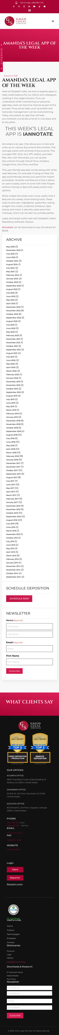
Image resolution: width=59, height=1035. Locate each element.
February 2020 (12, 374)
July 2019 (10, 399)
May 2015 (10, 548)
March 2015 (11, 555)
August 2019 (11, 396)
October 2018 (12, 428)
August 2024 (12, 264)
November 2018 (13, 424)
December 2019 (13, 381)
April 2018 (10, 449)
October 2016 (12, 513)
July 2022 (10, 325)
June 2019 (10, 403)
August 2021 (11, 353)
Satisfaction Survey (16, 962)
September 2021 (13, 350)
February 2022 (12, 335)
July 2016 (10, 523)
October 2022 (12, 314)
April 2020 (11, 367)
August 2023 (12, 289)
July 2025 (10, 254)
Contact (11, 942)
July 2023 (10, 293)
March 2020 (11, 371)
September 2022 (13, 318)
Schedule (11, 938)
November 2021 (13, 342)
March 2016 (11, 531)
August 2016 (11, 520)
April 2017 (10, 492)
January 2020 (12, 378)
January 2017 (12, 502)
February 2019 (12, 413)
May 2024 (10, 271)
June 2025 (10, 257)
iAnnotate (7, 227)
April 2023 (10, 303)
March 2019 (11, 410)
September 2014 (13, 577)
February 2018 (12, 456)
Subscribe (14, 671)
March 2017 (11, 495)
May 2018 (10, 445)
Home (10, 926)
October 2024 (12, 261)
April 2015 (10, 552)
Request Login (15, 884)
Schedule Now (19, 598)
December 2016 (13, 506)
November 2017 (13, 467)
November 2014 (13, 570)
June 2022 (10, 328)
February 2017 (12, 499)
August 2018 (11, 435)
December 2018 (13, 421)
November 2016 (13, 509)
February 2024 (12, 275)
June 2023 (10, 296)
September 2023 (13, 286)
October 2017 (12, 470)
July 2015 (10, 541)
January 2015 (12, 563)
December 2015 (13, 534)
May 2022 (10, 332)
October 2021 (12, 346)
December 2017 (13, 463)
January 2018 (12, 460)
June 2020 (11, 360)
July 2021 (10, 357)
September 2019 (13, 392)
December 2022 (13, 307)
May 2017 (10, 488)
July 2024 (10, 268)
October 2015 (12, 538)
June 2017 (10, 484)
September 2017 (13, 474)
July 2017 (10, 481)
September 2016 (13, 516)
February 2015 (12, 559)
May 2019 (10, 406)
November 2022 (13, 310)
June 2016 (10, 527)
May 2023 (10, 300)
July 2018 (10, 438)
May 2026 (10, 247)
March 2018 (11, 452)
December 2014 (13, 566)
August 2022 (12, 321)
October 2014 (12, 573)
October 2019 (12, 389)
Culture (10, 930)
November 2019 (13, 385)
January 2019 (12, 417)
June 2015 (10, 545)
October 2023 (12, 282)
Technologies (13, 934)
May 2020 (10, 364)
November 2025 (13, 250)
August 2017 (11, 477)
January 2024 (12, 278)
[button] (29, 10)
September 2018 (13, 431)
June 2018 (10, 442)
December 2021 (13, 339)
